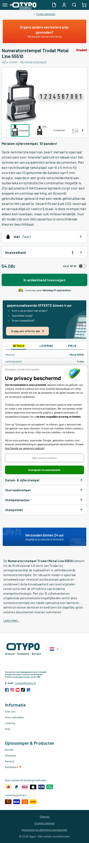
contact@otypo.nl (25, 683)
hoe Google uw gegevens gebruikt (24, 448)
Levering (10, 723)
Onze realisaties (14, 717)
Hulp (7, 729)
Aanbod (9, 761)
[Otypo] (23, 5)
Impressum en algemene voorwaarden (44, 829)
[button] (44, 458)
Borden (9, 749)
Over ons (10, 711)
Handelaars (12, 767)
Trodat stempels (45, 14)
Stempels (10, 755)
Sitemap (44, 816)
